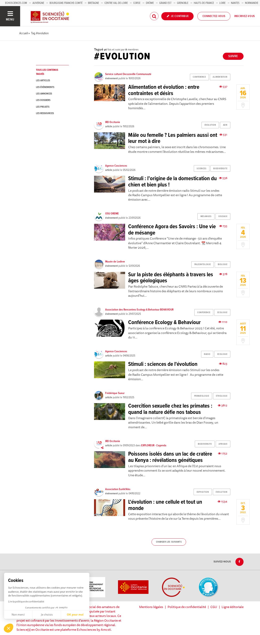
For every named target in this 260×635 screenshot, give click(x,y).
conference (199, 77)
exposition (203, 492)
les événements (45, 87)
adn (225, 125)
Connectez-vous (214, 16)
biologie (222, 264)
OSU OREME (112, 213)
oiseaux (222, 216)
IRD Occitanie (112, 122)
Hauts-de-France (204, 3)
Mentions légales (151, 606)
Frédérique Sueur (115, 393)
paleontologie (202, 264)
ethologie (221, 396)
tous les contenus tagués (47, 72)
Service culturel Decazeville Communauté (128, 74)
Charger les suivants (169, 542)
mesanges (205, 216)
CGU (213, 606)
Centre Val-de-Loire (116, 3)
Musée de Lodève (115, 261)
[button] (8, 628)
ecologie (222, 312)
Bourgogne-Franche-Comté (66, 3)
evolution (210, 125)
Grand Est (165, 3)
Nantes (235, 3)
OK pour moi (75, 614)
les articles (43, 80)
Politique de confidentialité (187, 606)
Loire (222, 3)
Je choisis (47, 614)
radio (207, 354)
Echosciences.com (16, 3)
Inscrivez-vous (244, 16)
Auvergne (38, 3)
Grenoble (183, 3)
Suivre (233, 56)
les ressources (45, 113)
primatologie (201, 396)
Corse (136, 3)
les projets (42, 107)
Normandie (251, 3)
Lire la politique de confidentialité (26, 601)
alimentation (220, 77)
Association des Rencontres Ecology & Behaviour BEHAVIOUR (139, 310)
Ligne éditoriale (233, 606)
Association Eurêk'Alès (117, 489)
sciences (201, 168)
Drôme (150, 3)
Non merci (18, 614)
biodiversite (220, 168)
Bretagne (93, 3)
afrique (223, 444)
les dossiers (43, 100)
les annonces (44, 93)
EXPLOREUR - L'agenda (153, 445)
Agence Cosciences (116, 166)
